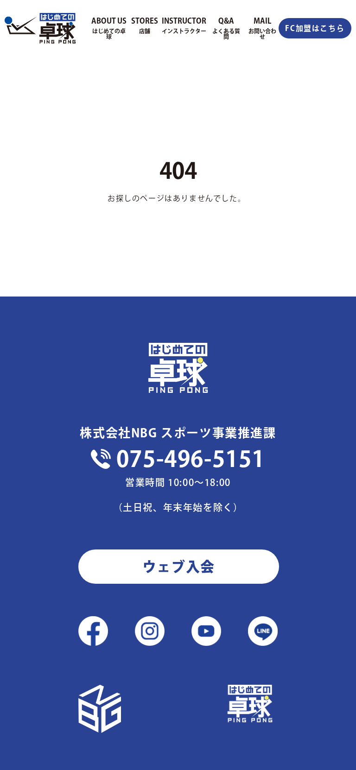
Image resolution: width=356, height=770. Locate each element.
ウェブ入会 (178, 567)
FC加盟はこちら (314, 28)
